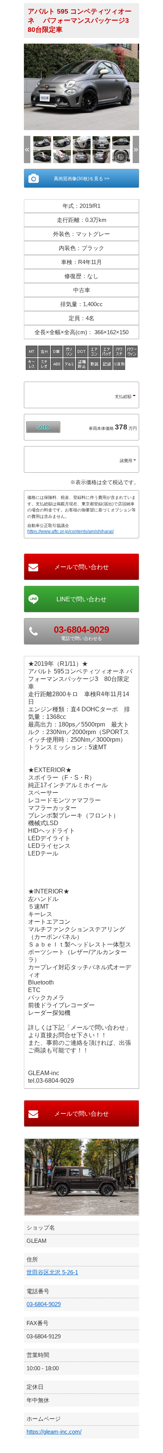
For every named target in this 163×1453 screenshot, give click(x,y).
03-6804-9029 (44, 1304)
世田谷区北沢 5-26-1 (52, 1272)
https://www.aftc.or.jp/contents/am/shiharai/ (70, 531)
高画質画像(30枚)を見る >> (82, 178)
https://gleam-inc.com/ (54, 1431)
